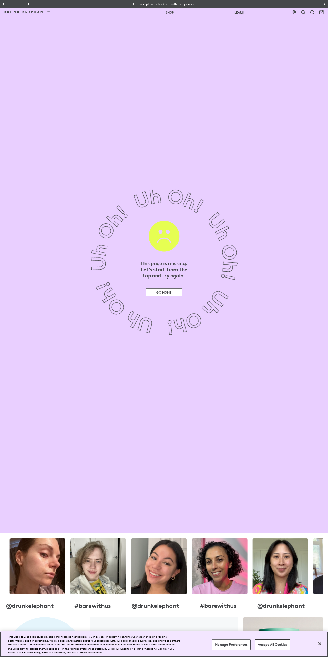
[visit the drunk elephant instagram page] (164, 566)
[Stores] (294, 12)
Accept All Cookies (272, 644)
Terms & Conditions (53, 652)
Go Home (163, 292)
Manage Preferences (231, 644)
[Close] (319, 643)
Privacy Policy (131, 644)
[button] (164, 3)
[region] (164, 644)
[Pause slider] (28, 4)
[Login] (312, 12)
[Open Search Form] (303, 12)
